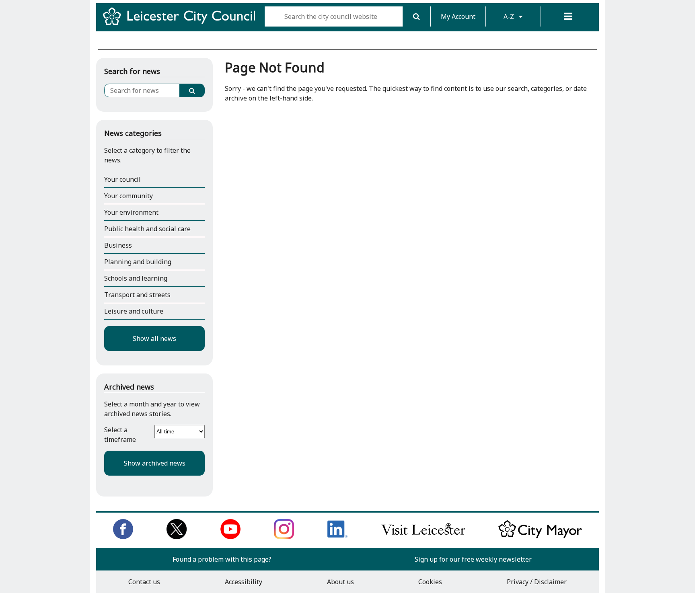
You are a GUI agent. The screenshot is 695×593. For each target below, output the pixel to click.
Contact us (144, 581)
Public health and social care (147, 228)
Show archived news (154, 463)
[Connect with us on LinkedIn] (337, 536)
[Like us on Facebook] (123, 536)
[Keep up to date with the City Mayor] (540, 536)
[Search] (416, 16)
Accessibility (243, 581)
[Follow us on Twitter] (177, 536)
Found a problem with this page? (222, 559)
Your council (122, 179)
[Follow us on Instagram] (284, 536)
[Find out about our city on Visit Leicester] (423, 536)
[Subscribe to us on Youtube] (230, 536)
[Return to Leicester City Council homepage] (182, 23)
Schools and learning (135, 278)
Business (118, 245)
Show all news (154, 338)
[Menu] (568, 16)
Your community (128, 195)
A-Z (510, 16)
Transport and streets (137, 294)
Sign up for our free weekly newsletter (473, 559)
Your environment (131, 212)
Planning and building (137, 261)
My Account (458, 16)
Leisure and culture (133, 311)
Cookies (430, 581)
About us (340, 581)
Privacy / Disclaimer (537, 581)
